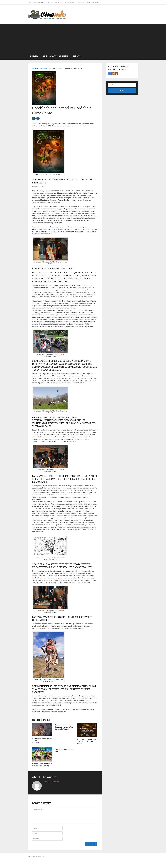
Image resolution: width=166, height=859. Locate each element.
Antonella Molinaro (51, 782)
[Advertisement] (83, 38)
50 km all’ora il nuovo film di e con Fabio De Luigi (42, 765)
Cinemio (30, 856)
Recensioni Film (39, 2)
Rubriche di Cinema (54, 2)
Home (29, 2)
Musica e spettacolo (93, 2)
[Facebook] (109, 73)
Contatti (77, 56)
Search (122, 90)
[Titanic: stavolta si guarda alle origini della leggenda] (42, 729)
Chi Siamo (34, 56)
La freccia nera (79, 209)
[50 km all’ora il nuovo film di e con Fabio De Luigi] (42, 754)
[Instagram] (113, 73)
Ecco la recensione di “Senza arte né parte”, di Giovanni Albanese (64, 727)
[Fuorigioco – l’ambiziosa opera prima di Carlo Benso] (87, 730)
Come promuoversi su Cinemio (55, 56)
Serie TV (81, 2)
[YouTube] (116, 73)
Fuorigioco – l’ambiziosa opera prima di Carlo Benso (86, 741)
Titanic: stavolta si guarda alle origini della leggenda (42, 740)
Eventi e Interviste (69, 2)
